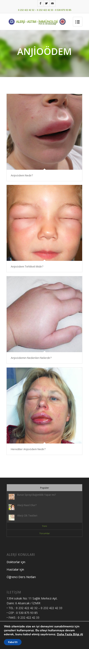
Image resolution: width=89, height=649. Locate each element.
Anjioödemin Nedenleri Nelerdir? (31, 358)
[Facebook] (40, 3)
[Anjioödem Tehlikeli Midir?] (44, 223)
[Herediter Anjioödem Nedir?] (44, 405)
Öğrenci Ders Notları (21, 577)
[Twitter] (46, 3)
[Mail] (52, 3)
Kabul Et (12, 642)
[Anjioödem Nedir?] (44, 132)
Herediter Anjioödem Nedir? (28, 449)
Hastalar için (15, 569)
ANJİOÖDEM (44, 51)
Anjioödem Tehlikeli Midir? (27, 266)
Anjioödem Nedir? (22, 175)
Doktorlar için (16, 562)
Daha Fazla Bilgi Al (70, 634)
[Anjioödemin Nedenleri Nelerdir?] (44, 314)
